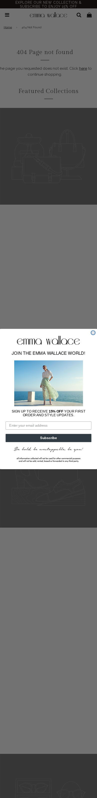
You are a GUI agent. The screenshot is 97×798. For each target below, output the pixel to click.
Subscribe (48, 438)
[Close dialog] (93, 332)
